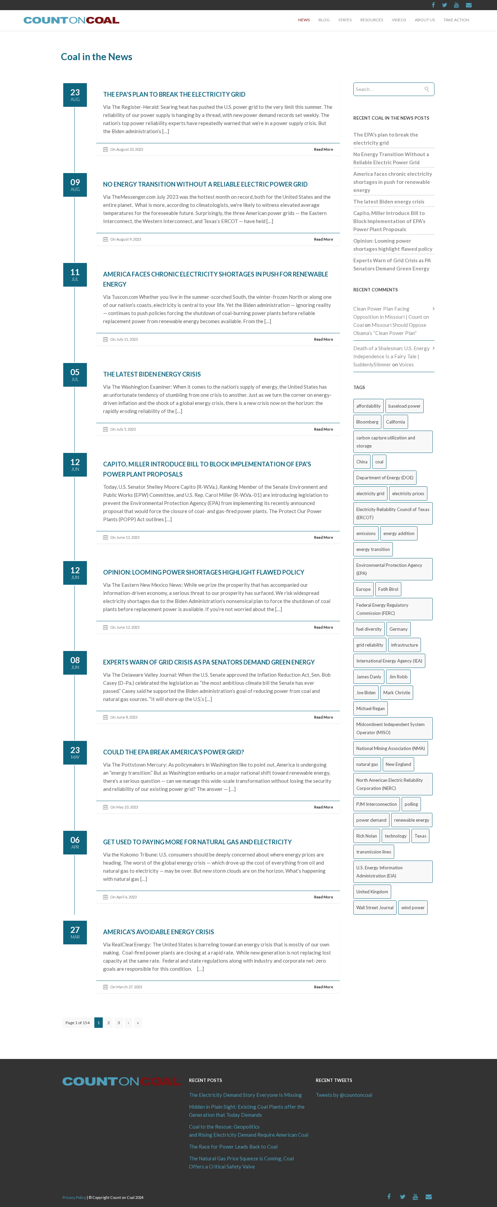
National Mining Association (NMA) (390, 748)
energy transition (373, 549)
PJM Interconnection (376, 804)
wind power (413, 907)
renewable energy (411, 820)
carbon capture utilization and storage (385, 442)
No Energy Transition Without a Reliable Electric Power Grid (205, 184)
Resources (371, 19)
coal (379, 461)
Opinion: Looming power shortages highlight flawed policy (203, 572)
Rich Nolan (366, 836)
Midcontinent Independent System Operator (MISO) (390, 728)
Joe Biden (366, 692)
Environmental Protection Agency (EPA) (389, 569)
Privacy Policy (74, 1197)
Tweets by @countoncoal (344, 1095)
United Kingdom (372, 891)
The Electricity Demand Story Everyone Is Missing (245, 1095)
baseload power (404, 406)
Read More (323, 149)
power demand (371, 820)
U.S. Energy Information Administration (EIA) (379, 871)
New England (398, 764)
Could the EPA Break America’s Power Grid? (173, 752)
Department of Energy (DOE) (384, 477)
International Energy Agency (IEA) (389, 660)
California (395, 422)
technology (396, 836)
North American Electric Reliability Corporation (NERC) (389, 784)
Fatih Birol (388, 589)
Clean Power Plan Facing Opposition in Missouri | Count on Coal (391, 317)
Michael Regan (370, 708)
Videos (399, 19)
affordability (368, 406)
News (304, 19)
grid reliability (369, 645)
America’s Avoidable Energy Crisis (158, 932)
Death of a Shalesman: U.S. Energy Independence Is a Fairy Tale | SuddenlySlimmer (391, 356)
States (345, 19)
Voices (406, 364)
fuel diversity (369, 629)
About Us (425, 19)
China (362, 461)
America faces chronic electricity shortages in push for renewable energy (392, 182)
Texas (420, 836)
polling (411, 804)
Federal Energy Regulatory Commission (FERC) (382, 609)
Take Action (456, 19)
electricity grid (370, 493)
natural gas (367, 764)
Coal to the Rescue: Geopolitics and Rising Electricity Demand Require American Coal (248, 1131)
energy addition (399, 533)
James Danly (368, 676)
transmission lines (373, 851)
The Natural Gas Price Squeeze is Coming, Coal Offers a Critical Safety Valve (241, 1162)
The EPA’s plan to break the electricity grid (174, 94)
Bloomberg (367, 422)
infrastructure (404, 645)
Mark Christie (396, 692)
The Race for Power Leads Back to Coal (233, 1146)
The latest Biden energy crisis (152, 374)
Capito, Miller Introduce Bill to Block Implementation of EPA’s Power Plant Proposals (389, 221)
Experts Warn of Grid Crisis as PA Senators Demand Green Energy (209, 662)
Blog (324, 19)
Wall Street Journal (375, 907)
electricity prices (408, 493)
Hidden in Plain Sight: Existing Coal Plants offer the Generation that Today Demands (247, 1111)
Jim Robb (398, 676)
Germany (398, 629)
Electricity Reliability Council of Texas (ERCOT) (392, 513)
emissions (366, 533)
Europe (363, 589)
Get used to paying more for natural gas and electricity (197, 842)
